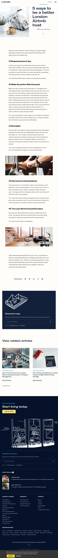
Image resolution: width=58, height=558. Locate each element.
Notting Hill (43, 532)
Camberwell (10, 530)
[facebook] (25, 279)
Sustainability (41, 505)
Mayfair (37, 532)
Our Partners (5, 519)
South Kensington (15, 534)
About (39, 499)
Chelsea (25, 530)
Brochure (4, 505)
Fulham (11, 532)
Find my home (9, 411)
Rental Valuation (6, 501)
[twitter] (29, 279)
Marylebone (30, 532)
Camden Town (18, 530)
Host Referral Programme (9, 503)
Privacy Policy (22, 549)
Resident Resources (25, 503)
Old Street (49, 532)
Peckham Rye (6, 534)
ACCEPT (10, 556)
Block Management (7, 521)
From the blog (7, 472)
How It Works (5, 499)
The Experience (24, 499)
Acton (3, 530)
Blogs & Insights (6, 517)
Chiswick (30, 530)
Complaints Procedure (44, 509)
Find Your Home (24, 501)
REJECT (18, 556)
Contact (40, 503)
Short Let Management (8, 511)
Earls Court (5, 532)
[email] (42, 279)
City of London (38, 530)
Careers (40, 501)
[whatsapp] (38, 279)
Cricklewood (46, 530)
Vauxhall (23, 534)
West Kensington (31, 534)
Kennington (23, 532)
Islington (16, 532)
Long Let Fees (6, 523)
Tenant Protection (25, 505)
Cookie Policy (28, 549)
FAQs (39, 507)
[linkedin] (33, 279)
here (35, 553)
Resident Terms (36, 549)
